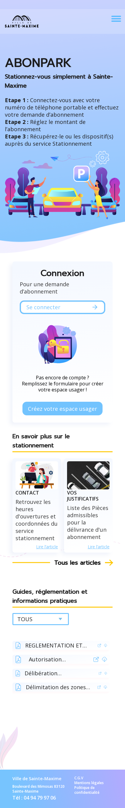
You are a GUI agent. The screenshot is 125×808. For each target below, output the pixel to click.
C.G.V (78, 778)
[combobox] (40, 619)
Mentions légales (89, 782)
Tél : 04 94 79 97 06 (34, 797)
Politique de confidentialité (87, 790)
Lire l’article (47, 547)
